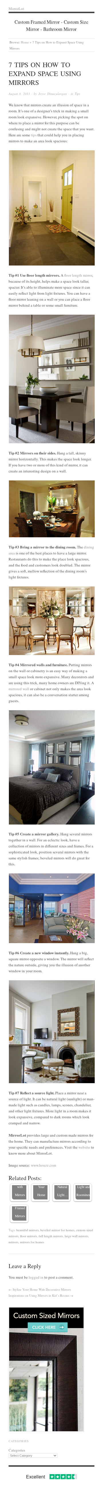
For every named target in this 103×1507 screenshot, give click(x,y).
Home (25, 42)
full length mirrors (51, 1236)
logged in (36, 1277)
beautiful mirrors (27, 1230)
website (84, 1147)
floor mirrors (28, 1236)
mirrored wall (19, 688)
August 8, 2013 (19, 93)
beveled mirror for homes (57, 1230)
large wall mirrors (76, 1236)
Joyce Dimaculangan (52, 93)
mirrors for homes (32, 1242)
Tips (77, 93)
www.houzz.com (43, 1165)
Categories (17, 1450)
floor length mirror (78, 275)
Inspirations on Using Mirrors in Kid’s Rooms (39, 1295)
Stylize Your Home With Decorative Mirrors (42, 1289)
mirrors (13, 1242)
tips (34, 134)
